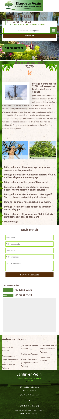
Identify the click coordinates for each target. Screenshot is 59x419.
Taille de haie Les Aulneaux (8, 366)
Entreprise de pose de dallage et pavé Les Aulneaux (48, 348)
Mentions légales (29, 414)
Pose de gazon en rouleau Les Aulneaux (10, 358)
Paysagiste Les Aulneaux (7, 349)
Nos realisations (14, 48)
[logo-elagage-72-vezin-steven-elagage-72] (23, 5)
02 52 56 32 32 (21, 16)
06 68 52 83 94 (21, 22)
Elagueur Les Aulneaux (45, 359)
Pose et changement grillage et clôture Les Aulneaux (29, 362)
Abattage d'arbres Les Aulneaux (29, 347)
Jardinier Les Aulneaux (29, 354)
